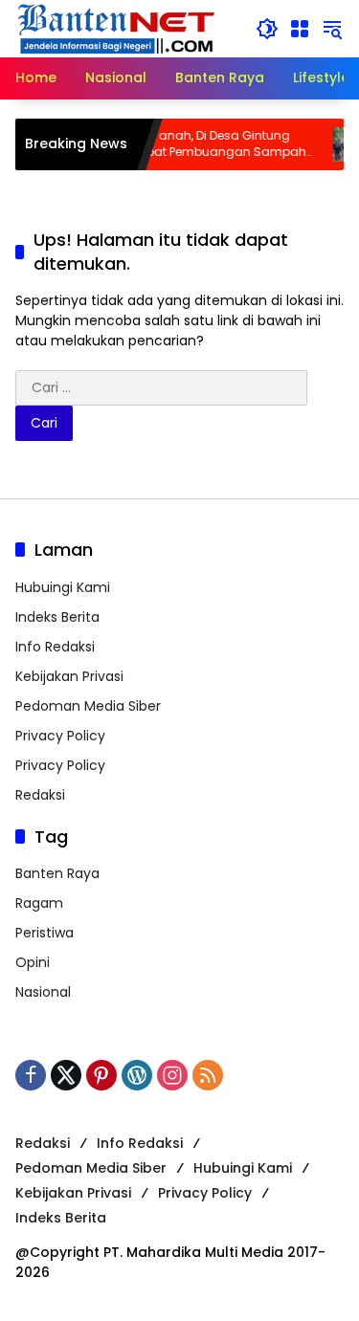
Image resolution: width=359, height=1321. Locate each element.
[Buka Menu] (299, 28)
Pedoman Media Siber (88, 706)
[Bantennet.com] (116, 27)
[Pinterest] (101, 1075)
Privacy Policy (60, 735)
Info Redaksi (55, 646)
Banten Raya (57, 873)
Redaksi (40, 794)
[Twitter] (66, 1075)
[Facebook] (30, 1075)
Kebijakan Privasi (69, 676)
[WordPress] (137, 1075)
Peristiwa (44, 932)
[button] (267, 28)
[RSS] (207, 1075)
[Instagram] (172, 1075)
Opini (32, 962)
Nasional (43, 992)
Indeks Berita (57, 617)
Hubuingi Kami (62, 587)
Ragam (39, 903)
